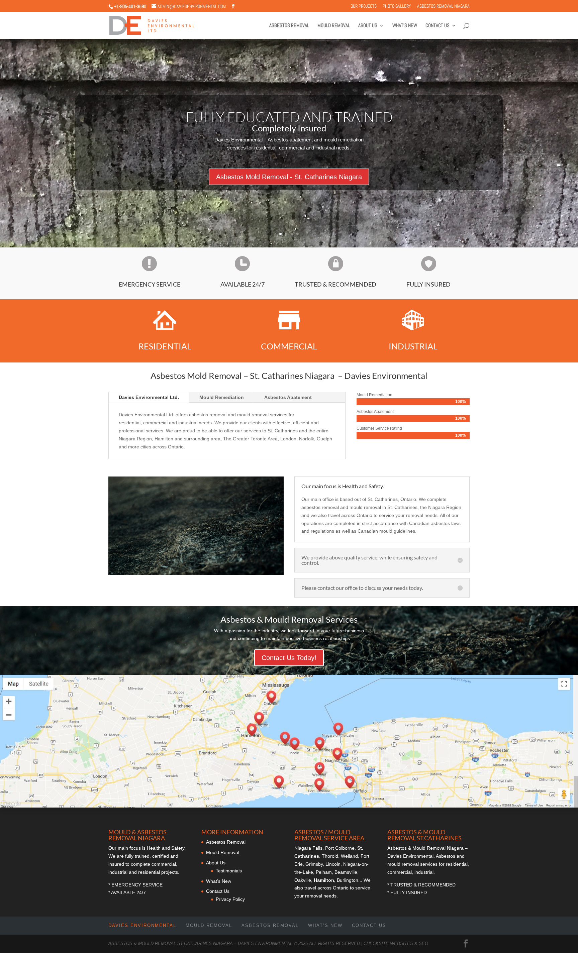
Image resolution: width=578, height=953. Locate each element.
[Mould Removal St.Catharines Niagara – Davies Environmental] (196, 573)
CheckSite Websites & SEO (396, 943)
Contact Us (437, 25)
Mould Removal (333, 25)
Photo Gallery (397, 6)
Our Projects (364, 6)
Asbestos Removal (289, 25)
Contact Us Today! (289, 657)
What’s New (404, 25)
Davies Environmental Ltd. (149, 397)
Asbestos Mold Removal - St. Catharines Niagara (289, 177)
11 (224, 561)
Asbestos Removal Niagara (443, 6)
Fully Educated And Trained (289, 117)
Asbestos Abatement (288, 397)
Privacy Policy (230, 899)
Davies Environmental (142, 925)
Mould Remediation (221, 397)
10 (218, 561)
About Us (367, 25)
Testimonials (229, 870)
